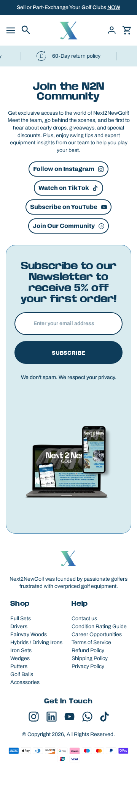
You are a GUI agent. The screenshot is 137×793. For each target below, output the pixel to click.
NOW (113, 7)
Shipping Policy (90, 658)
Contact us (84, 618)
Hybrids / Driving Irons (36, 642)
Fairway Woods (28, 634)
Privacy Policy (88, 666)
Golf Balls (21, 674)
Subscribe (68, 353)
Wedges (20, 658)
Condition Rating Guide (99, 626)
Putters (18, 666)
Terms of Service (91, 642)
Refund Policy (88, 650)
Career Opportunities (97, 634)
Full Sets (20, 618)
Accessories (25, 682)
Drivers (18, 626)
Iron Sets (21, 650)
